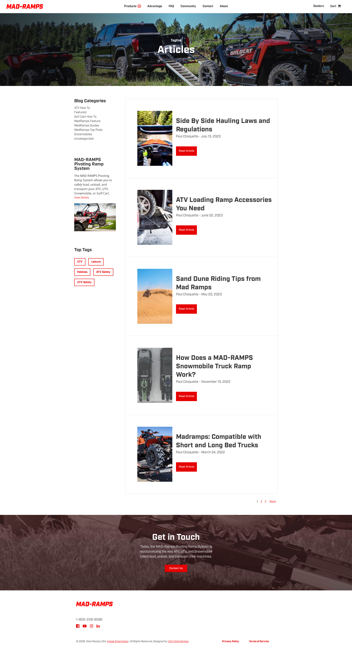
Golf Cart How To (85, 117)
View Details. (82, 197)
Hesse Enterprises (117, 641)
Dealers (318, 6)
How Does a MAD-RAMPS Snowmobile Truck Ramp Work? (214, 366)
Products (130, 6)
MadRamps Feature (87, 121)
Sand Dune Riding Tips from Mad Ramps (218, 283)
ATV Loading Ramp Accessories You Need (224, 204)
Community (188, 6)
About (224, 6)
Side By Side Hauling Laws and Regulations (223, 125)
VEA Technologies (178, 641)
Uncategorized (84, 139)
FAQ (171, 6)
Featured (80, 112)
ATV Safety (103, 272)
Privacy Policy (230, 641)
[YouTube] (85, 626)
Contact (208, 6)
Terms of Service (259, 641)
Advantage (154, 6)
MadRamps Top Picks (88, 130)
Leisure (96, 262)
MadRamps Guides (86, 126)
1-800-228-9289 (89, 619)
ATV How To (82, 108)
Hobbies (82, 272)
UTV (79, 262)
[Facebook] (77, 626)
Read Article (186, 151)
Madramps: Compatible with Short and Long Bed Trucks (218, 441)
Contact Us (176, 568)
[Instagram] (91, 626)
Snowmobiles (83, 134)
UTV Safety (84, 282)
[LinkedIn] (98, 626)
